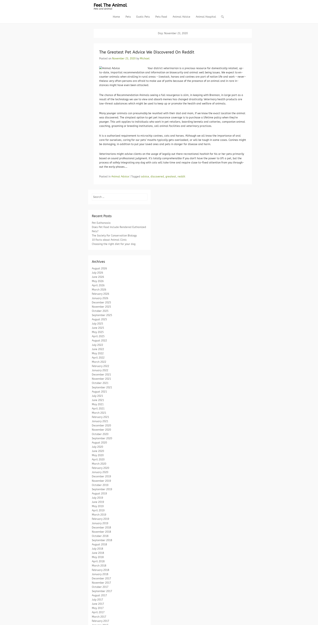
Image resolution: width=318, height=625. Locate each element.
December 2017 (101, 578)
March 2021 (99, 412)
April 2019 (98, 510)
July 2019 (97, 497)
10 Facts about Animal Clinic (109, 239)
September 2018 (102, 540)
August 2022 (99, 340)
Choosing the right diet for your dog (113, 244)
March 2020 (99, 463)
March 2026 (99, 289)
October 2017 (100, 587)
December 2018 (101, 527)
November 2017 (101, 582)
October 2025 (100, 311)
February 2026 (100, 293)
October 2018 (100, 536)
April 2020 (98, 459)
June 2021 (98, 400)
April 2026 (98, 285)
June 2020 (98, 451)
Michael (145, 58)
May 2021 (98, 404)
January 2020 (100, 472)
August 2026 (99, 268)
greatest (170, 176)
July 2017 (97, 599)
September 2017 (102, 591)
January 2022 (100, 370)
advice (145, 176)
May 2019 (98, 506)
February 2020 (100, 468)
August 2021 (99, 391)
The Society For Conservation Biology (114, 235)
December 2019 (101, 476)
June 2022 (98, 349)
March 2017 (99, 616)
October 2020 (100, 434)
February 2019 (100, 519)
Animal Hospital (206, 16)
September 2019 (102, 489)
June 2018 (98, 553)
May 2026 (98, 281)
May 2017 (98, 608)
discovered (157, 176)
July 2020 (97, 446)
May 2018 (98, 557)
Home (116, 16)
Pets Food (161, 16)
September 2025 (102, 315)
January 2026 (100, 298)
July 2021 (97, 396)
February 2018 (100, 570)
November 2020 (101, 429)
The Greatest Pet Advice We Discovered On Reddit (146, 52)
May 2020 (98, 455)
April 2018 (98, 561)
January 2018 (100, 574)
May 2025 (98, 332)
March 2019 (99, 514)
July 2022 (97, 345)
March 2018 (99, 565)
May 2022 (98, 353)
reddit (181, 176)
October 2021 (100, 383)
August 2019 (99, 493)
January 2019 (100, 523)
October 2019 (100, 485)
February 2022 (100, 366)
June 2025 (98, 328)
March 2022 (99, 362)
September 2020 (102, 438)
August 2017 (99, 595)
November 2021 (101, 378)
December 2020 (101, 425)
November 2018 (101, 531)
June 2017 (98, 604)
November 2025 (101, 306)
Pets (128, 16)
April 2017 (98, 612)
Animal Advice (181, 16)
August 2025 (99, 319)
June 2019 (98, 502)
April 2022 (98, 357)
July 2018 (97, 548)
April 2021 (98, 408)
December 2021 (101, 374)
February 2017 (100, 621)
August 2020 (99, 442)
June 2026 (98, 277)
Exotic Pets (143, 16)
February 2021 (100, 417)
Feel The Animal (110, 5)
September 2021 (102, 387)
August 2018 (99, 544)
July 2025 (97, 323)
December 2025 (101, 302)
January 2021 (100, 421)
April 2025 (98, 336)
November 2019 (101, 480)
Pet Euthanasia (101, 223)
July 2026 (97, 272)
